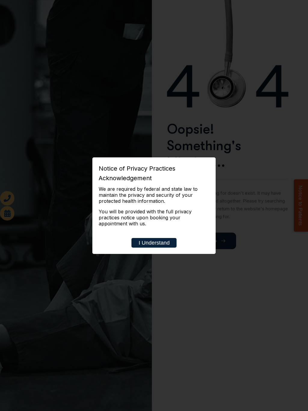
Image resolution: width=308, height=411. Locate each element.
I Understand (154, 243)
